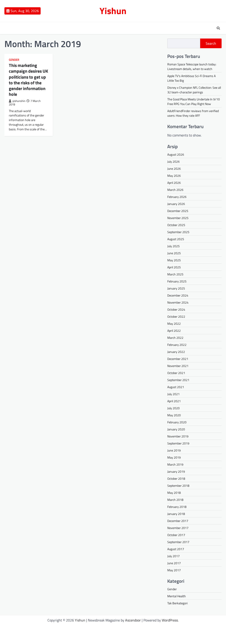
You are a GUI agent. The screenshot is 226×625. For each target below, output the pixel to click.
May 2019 (174, 457)
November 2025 (177, 218)
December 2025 (177, 210)
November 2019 (177, 436)
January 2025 (176, 288)
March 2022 (175, 337)
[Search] (218, 28)
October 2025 (176, 225)
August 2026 (175, 154)
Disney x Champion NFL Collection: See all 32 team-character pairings (194, 89)
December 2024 (177, 295)
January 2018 (176, 513)
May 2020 (174, 415)
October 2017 (176, 535)
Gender (14, 59)
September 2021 (178, 380)
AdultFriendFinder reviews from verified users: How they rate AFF (193, 113)
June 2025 (174, 253)
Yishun (113, 11)
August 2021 (175, 387)
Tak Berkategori (177, 603)
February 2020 (176, 422)
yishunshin (18, 101)
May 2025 (174, 260)
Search (211, 43)
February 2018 (176, 506)
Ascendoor (133, 620)
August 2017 (175, 549)
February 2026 (176, 196)
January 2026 (176, 203)
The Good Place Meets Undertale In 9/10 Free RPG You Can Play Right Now (193, 101)
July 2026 (173, 161)
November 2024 (177, 302)
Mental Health (176, 596)
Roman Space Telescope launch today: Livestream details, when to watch (191, 66)
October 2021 (176, 373)
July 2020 (173, 408)
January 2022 (176, 351)
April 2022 (174, 330)
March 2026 (175, 189)
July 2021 (173, 394)
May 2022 (174, 323)
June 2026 (174, 168)
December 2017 (177, 520)
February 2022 (176, 344)
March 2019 (175, 464)
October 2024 (176, 309)
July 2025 (173, 246)
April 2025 (174, 267)
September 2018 (178, 485)
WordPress (170, 620)
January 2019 (176, 471)
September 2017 (178, 542)
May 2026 (174, 175)
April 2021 (174, 401)
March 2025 (175, 274)
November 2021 (177, 365)
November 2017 (177, 527)
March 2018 (175, 499)
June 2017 (174, 563)
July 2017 (173, 556)
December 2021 (177, 358)
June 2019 (174, 450)
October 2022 (176, 316)
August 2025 (175, 239)
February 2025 (176, 281)
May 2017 (174, 570)
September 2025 (178, 232)
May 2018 (174, 492)
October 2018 (176, 478)
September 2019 (178, 443)
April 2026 (174, 182)
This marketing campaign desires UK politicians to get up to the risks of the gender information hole (28, 79)
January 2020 (176, 429)
